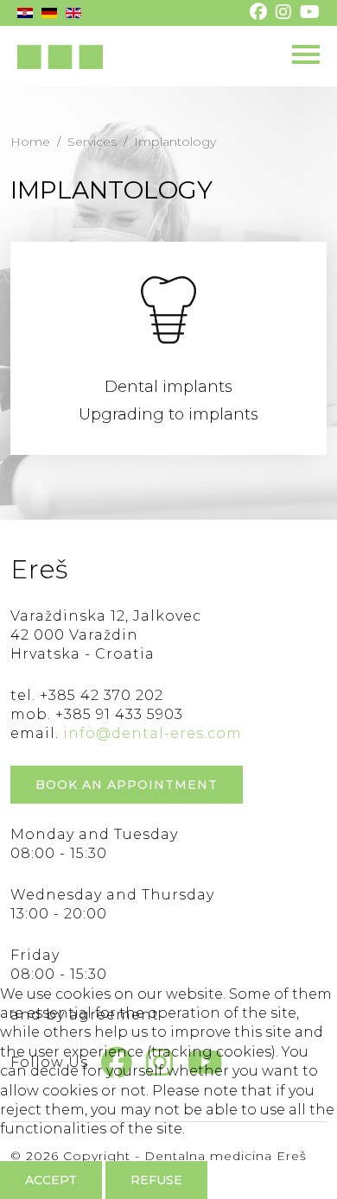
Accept (51, 1180)
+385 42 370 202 (101, 695)
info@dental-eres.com (152, 733)
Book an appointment (126, 784)
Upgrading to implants (168, 414)
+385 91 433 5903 (119, 714)
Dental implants (168, 386)
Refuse (156, 1180)
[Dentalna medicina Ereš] (60, 56)
